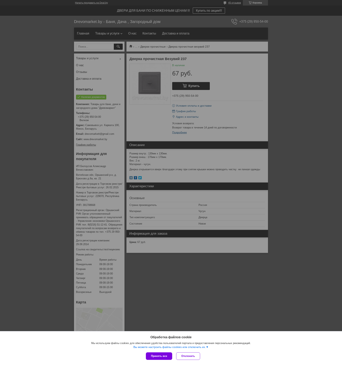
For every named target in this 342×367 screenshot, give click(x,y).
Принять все (159, 356)
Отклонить (188, 356)
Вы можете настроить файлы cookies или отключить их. (169, 347)
